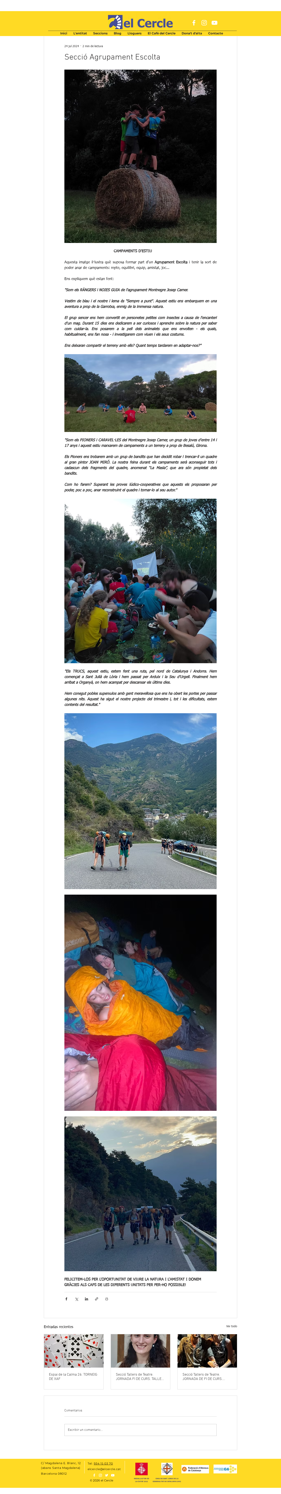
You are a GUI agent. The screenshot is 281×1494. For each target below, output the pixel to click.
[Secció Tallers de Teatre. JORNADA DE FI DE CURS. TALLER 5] (207, 1351)
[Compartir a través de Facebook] (66, 1299)
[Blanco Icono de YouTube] (113, 1475)
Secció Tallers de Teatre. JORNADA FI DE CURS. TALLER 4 (140, 1377)
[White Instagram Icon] (204, 22)
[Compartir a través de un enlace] (97, 1299)
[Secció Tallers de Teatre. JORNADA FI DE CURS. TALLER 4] (140, 1351)
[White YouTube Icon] (214, 22)
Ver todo (231, 1326)
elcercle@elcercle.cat (104, 1469)
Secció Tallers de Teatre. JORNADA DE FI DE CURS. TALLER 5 (202, 1377)
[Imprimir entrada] (107, 1299)
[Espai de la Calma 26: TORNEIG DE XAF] (73, 1351)
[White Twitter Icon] (107, 1475)
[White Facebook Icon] (193, 22)
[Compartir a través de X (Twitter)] (76, 1299)
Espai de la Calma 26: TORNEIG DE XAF (73, 1377)
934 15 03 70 (103, 1463)
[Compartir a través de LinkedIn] (86, 1299)
